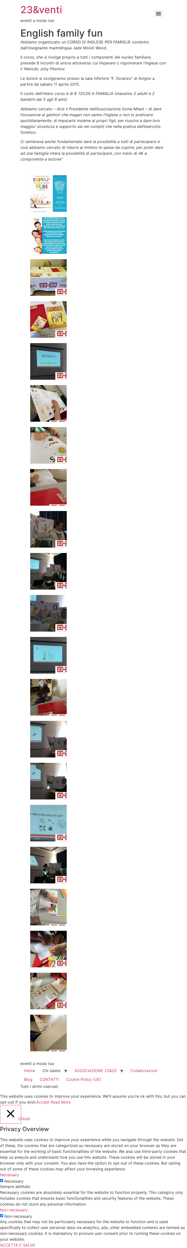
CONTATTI (49, 1079)
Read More (61, 1102)
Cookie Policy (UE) (83, 1079)
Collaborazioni (144, 1070)
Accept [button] (42, 1102)
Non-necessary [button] (14, 1209)
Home (29, 1070)
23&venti (41, 10)
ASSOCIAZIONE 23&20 (96, 1070)
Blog (28, 1079)
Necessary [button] (9, 1174)
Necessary (14, 1181)
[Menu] (158, 13)
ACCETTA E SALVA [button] (17, 1245)
